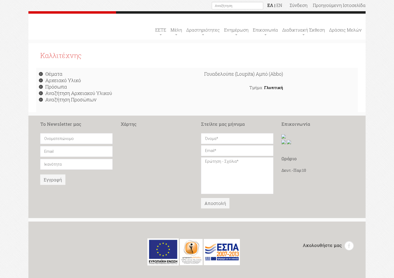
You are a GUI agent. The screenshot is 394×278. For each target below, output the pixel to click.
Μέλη (176, 30)
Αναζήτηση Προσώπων (70, 99)
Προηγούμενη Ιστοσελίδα (339, 5)
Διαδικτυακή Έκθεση (303, 30)
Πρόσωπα (56, 86)
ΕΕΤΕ (160, 30)
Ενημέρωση (236, 30)
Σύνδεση (298, 5)
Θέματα (53, 74)
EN (279, 5)
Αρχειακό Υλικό (63, 80)
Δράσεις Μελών (345, 30)
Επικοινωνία (265, 30)
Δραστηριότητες (203, 30)
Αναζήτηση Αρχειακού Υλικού (78, 93)
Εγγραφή (53, 179)
